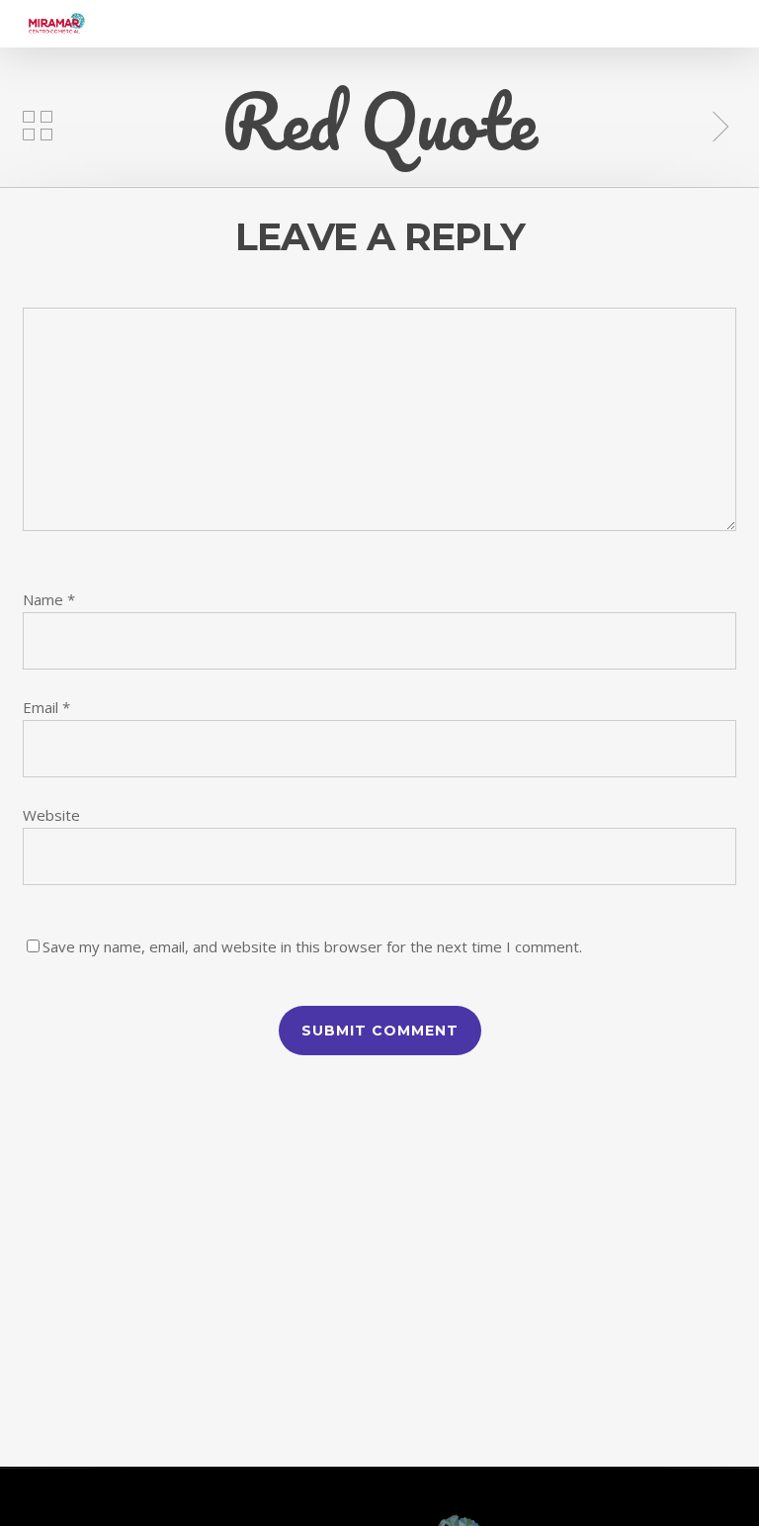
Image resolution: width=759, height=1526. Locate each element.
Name (49, 599)
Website (51, 815)
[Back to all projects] (37, 125)
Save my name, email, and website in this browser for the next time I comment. (312, 946)
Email (46, 707)
